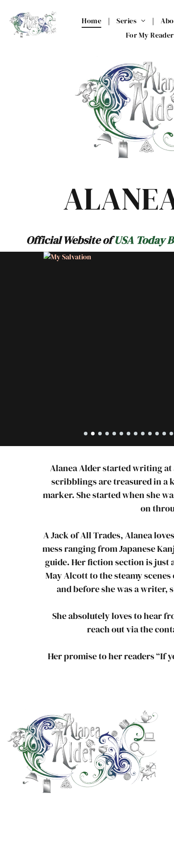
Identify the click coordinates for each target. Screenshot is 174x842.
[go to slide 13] (171, 433)
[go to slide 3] (100, 433)
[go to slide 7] (128, 433)
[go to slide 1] (85, 433)
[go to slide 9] (143, 433)
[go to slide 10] (150, 433)
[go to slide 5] (114, 433)
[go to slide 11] (157, 433)
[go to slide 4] (107, 433)
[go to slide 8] (135, 433)
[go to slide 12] (164, 433)
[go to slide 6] (121, 433)
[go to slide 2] (93, 433)
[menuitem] (92, 20)
